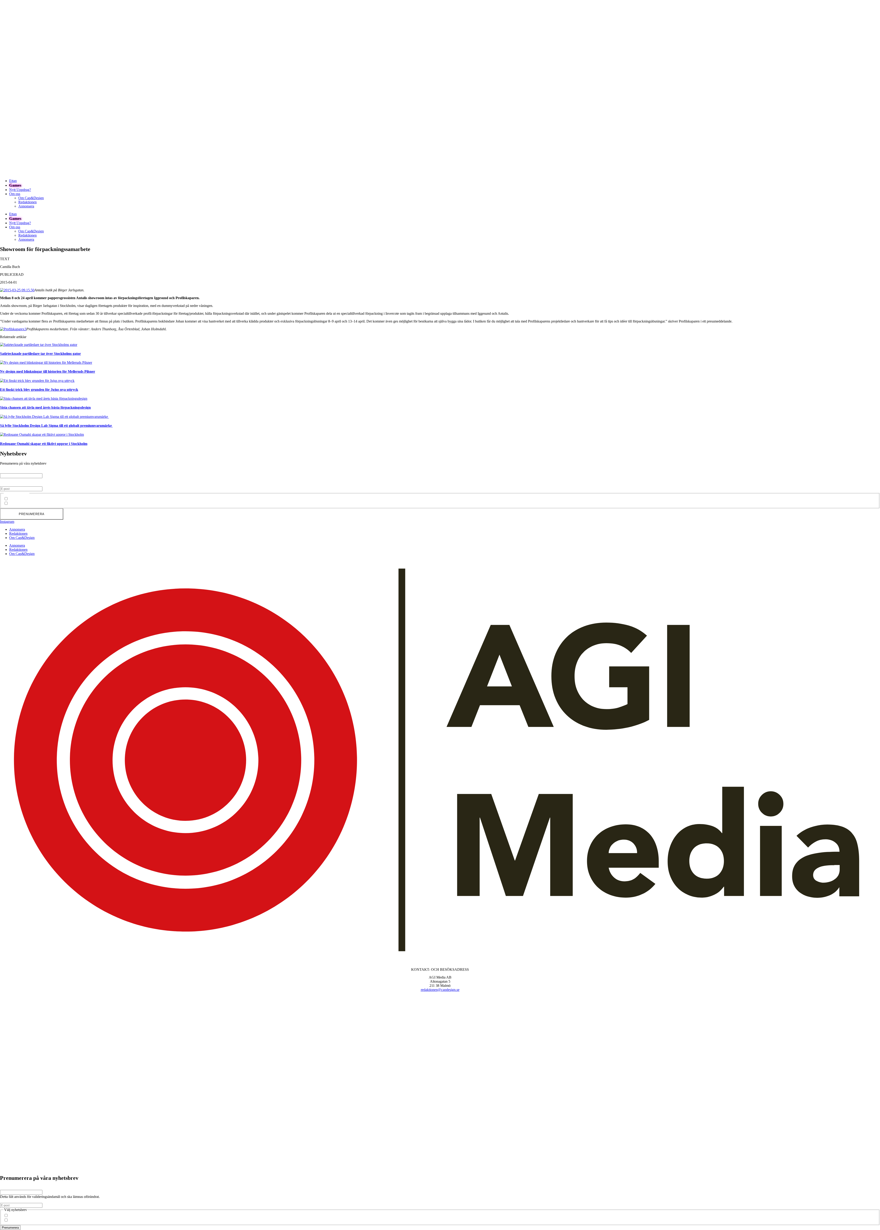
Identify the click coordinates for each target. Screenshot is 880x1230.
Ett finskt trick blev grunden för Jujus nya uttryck (39, 390)
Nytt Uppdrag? (20, 190)
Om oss (14, 194)
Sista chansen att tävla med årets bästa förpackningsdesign (45, 407)
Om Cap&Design (31, 198)
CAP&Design (19, 499)
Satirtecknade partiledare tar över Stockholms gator (40, 354)
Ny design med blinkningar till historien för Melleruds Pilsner (47, 371)
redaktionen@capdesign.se (440, 990)
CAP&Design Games (25, 503)
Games (15, 185)
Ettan (13, 181)
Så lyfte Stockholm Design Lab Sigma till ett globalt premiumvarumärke (56, 425)
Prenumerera (31, 514)
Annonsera (26, 206)
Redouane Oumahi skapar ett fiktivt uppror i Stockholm (43, 444)
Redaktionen (27, 202)
